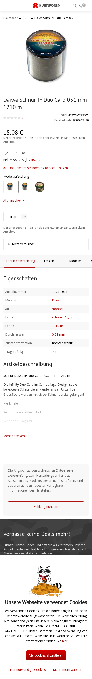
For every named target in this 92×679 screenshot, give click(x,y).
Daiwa (56, 300)
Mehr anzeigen (14, 436)
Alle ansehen (12, 200)
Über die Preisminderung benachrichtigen (38, 168)
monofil (57, 309)
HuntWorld (46, 5)
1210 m (57, 326)
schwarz (58, 317)
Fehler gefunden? (46, 506)
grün (70, 317)
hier (64, 641)
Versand (34, 159)
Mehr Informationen (67, 669)
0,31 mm (58, 334)
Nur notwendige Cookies (28, 669)
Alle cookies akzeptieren (46, 655)
